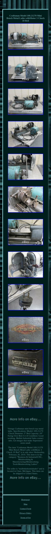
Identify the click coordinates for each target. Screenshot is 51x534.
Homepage (25, 500)
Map (25, 504)
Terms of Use (25, 518)
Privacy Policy (25, 513)
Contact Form (25, 509)
